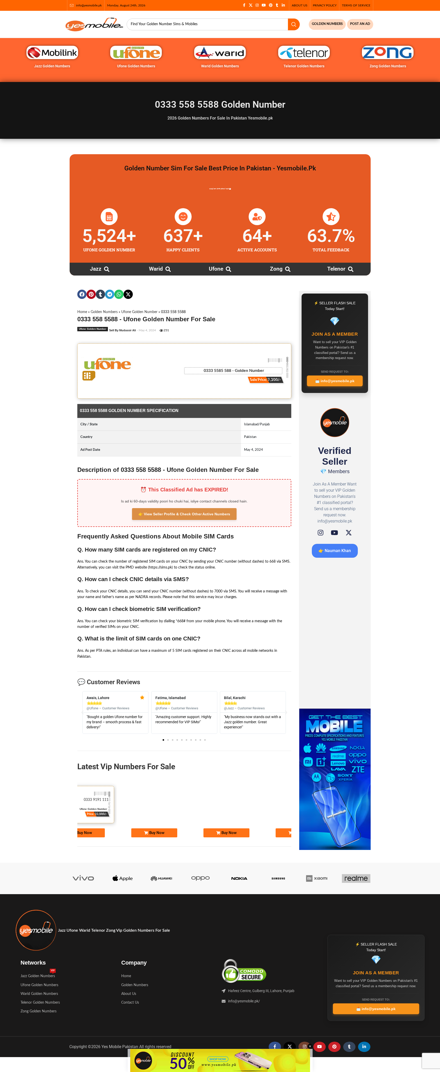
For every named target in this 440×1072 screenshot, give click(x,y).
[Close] (320, 479)
